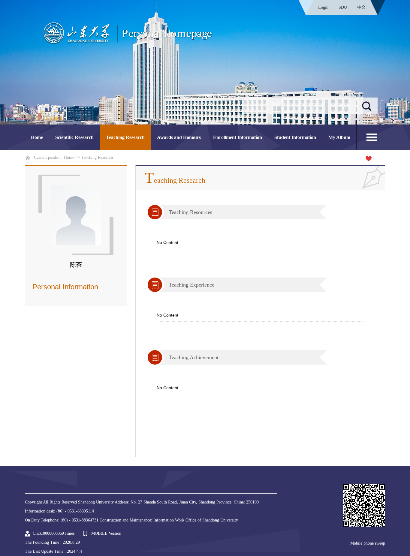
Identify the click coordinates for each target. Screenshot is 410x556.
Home (37, 137)
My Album (339, 137)
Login (323, 7)
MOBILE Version (106, 533)
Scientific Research (74, 137)
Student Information (295, 137)
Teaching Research (125, 137)
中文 (361, 7)
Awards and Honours (179, 137)
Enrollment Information (237, 137)
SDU (343, 7)
